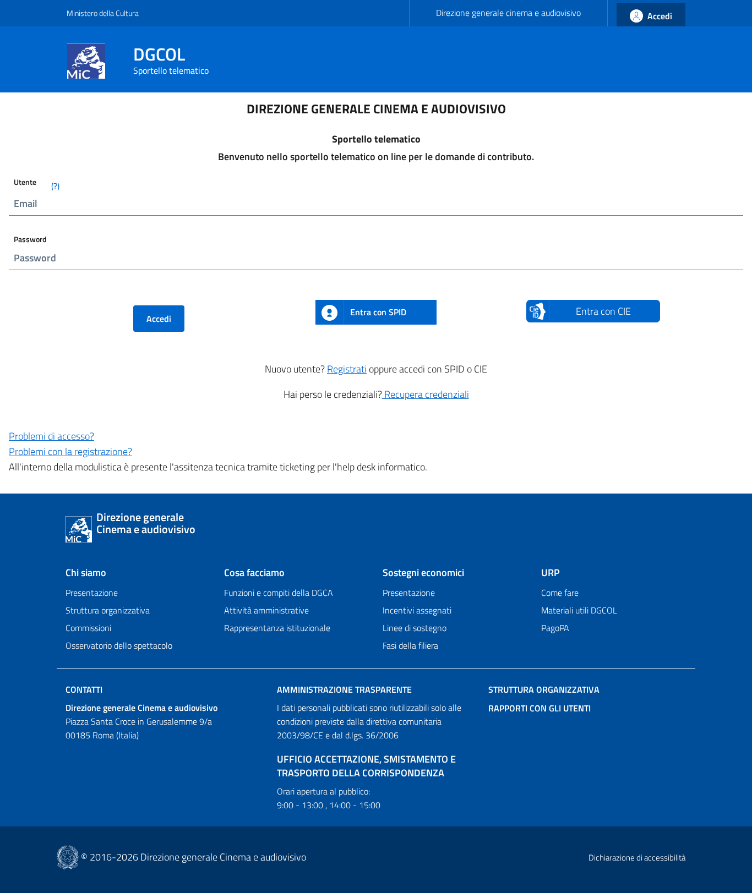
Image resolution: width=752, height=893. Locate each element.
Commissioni (88, 627)
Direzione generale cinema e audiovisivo (508, 12)
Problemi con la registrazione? (70, 451)
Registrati (347, 368)
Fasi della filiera (410, 645)
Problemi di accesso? (51, 436)
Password (30, 239)
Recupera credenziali (425, 394)
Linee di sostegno (414, 627)
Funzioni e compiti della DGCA (278, 592)
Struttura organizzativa (108, 610)
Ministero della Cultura (103, 13)
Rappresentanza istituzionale (277, 627)
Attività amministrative (266, 610)
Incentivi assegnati (417, 610)
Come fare (560, 592)
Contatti (84, 689)
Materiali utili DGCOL (579, 610)
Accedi (158, 318)
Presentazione (92, 592)
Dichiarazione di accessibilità (636, 857)
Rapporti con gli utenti (539, 708)
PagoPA (555, 627)
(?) (55, 186)
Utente (36, 184)
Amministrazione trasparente (344, 689)
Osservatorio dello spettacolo (119, 645)
